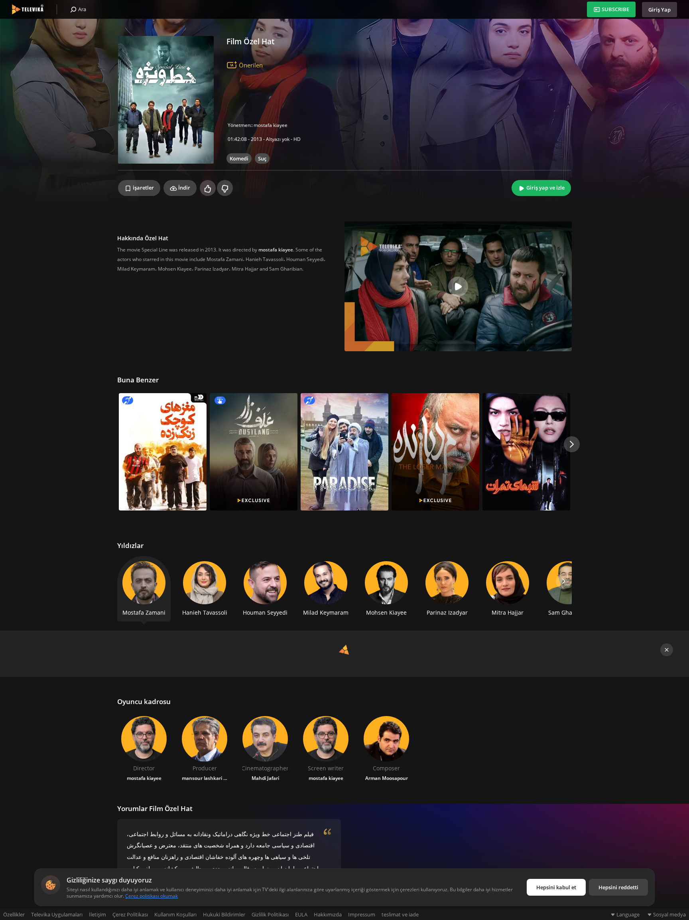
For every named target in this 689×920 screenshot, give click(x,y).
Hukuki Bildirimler (224, 914)
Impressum (361, 914)
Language (628, 914)
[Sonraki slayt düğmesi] (572, 444)
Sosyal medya (669, 914)
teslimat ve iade (400, 914)
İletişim (97, 914)
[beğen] (208, 188)
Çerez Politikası (130, 914)
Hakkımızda (328, 914)
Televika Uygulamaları (57, 914)
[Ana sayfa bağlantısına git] (28, 9)
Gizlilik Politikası (270, 914)
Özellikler (14, 914)
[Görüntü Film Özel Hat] (166, 100)
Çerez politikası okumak (151, 895)
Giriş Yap (659, 9)
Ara (81, 9)
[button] (564, 581)
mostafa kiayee (270, 125)
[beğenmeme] (225, 188)
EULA (301, 914)
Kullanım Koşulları (175, 914)
